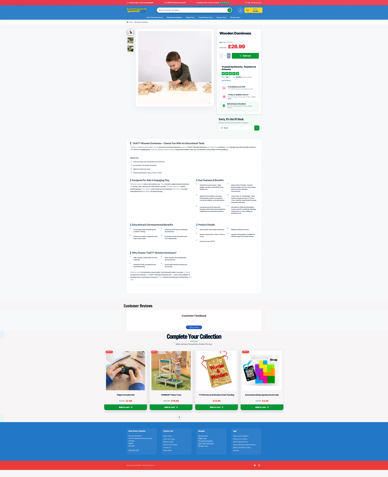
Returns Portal (168, 442)
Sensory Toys (203, 436)
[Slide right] (209, 103)
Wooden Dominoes (141, 22)
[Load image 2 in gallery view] (130, 40)
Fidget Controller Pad (125, 395)
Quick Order (167, 450)
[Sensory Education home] (138, 10)
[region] (194, 381)
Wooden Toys (203, 446)
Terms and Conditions (240, 436)
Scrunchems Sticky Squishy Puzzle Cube (262, 395)
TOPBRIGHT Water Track (171, 395)
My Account (257, 2)
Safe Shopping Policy (240, 442)
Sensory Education (136, 465)
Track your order (169, 439)
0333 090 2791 (133, 450)
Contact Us (167, 447)
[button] (253, 10)
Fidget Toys (202, 438)
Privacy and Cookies (240, 439)
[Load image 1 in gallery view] (130, 32)
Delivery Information (170, 445)
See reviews (226, 80)
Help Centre (167, 436)
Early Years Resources (206, 443)
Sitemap (236, 450)
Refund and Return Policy (242, 447)
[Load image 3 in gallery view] (130, 48)
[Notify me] (256, 128)
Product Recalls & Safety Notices (244, 445)
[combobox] (194, 10)
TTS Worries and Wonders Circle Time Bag (216, 395)
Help (248, 2)
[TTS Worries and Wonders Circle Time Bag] (216, 370)
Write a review (194, 327)
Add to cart (124, 407)
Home (131, 22)
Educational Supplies (205, 441)
